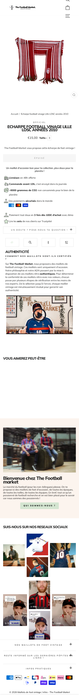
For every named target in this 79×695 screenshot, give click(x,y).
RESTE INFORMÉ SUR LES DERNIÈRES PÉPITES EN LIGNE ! (38, 656)
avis (19, 221)
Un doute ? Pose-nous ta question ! (39, 230)
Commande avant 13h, (22, 183)
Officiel (39, 122)
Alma (70, 214)
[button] (12, 242)
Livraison (14, 177)
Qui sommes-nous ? (39, 505)
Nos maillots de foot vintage (38, 645)
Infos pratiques (38, 668)
